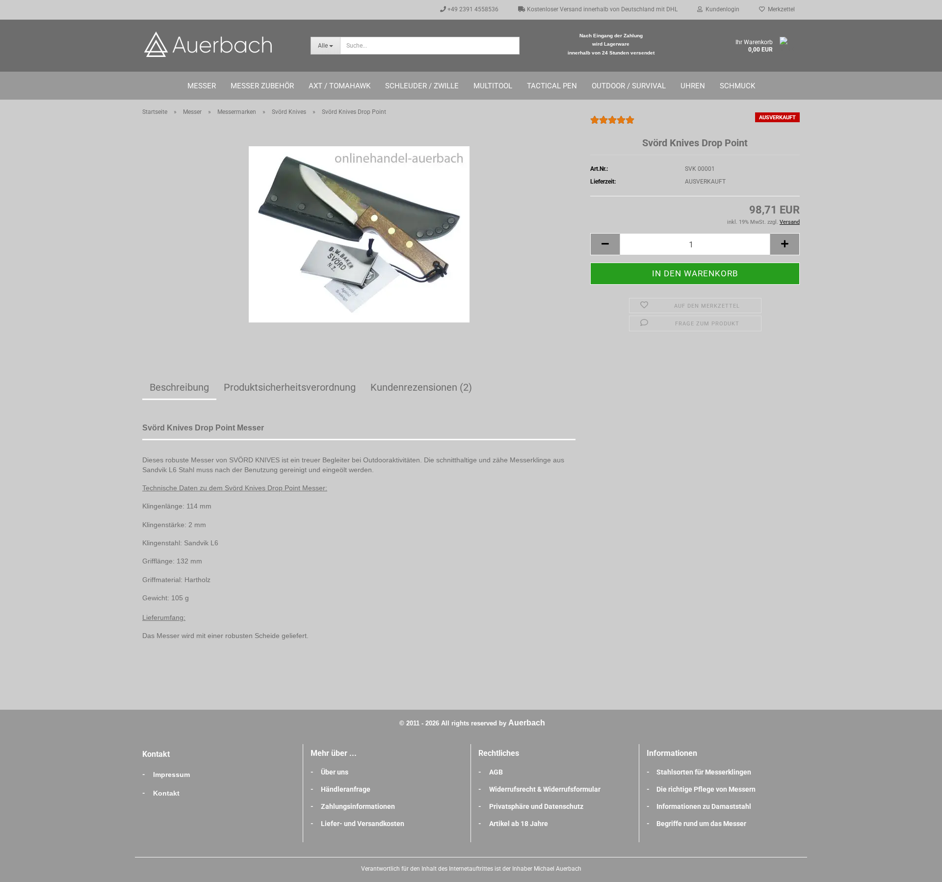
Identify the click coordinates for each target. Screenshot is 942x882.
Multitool (492, 85)
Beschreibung (179, 387)
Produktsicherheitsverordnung (290, 387)
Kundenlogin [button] (721, 9)
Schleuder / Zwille (422, 85)
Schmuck (737, 85)
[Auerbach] (219, 44)
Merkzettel (780, 9)
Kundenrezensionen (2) (421, 387)
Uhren (692, 85)
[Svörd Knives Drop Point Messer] (359, 233)
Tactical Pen (552, 85)
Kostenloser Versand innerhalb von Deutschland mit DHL (601, 9)
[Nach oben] (915, 867)
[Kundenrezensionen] (612, 124)
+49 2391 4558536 (472, 9)
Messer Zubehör (262, 85)
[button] (605, 244)
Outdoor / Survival (629, 85)
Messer (201, 85)
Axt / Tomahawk (339, 85)
